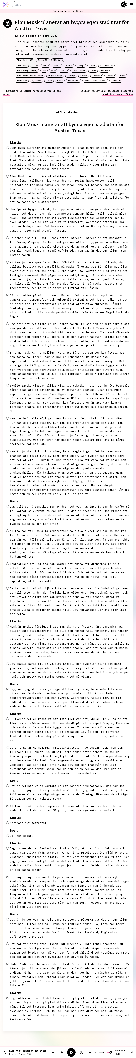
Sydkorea (36, 80)
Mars (53, 70)
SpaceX (57, 65)
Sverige (71, 75)
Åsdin (92, 65)
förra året (74, 80)
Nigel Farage (55, 75)
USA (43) (58, 60)
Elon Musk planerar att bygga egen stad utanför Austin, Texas (28, 1050)
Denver (104, 70)
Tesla (46, 65)
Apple (93, 70)
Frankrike (22, 80)
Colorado (116, 80)
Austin (69, 65)
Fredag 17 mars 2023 (42, 35)
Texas (35, 65)
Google (83, 75)
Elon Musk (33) (25, 60)
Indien (64, 70)
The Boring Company (27, 70)
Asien (49, 80)
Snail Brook (79, 70)
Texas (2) (43, 60)
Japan (123, 75)
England (111, 75)
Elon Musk (22, 65)
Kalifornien (106, 65)
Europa (81, 65)
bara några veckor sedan (30, 75)
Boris (60, 80)
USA (44, 70)
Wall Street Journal (96, 80)
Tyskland (97, 75)
